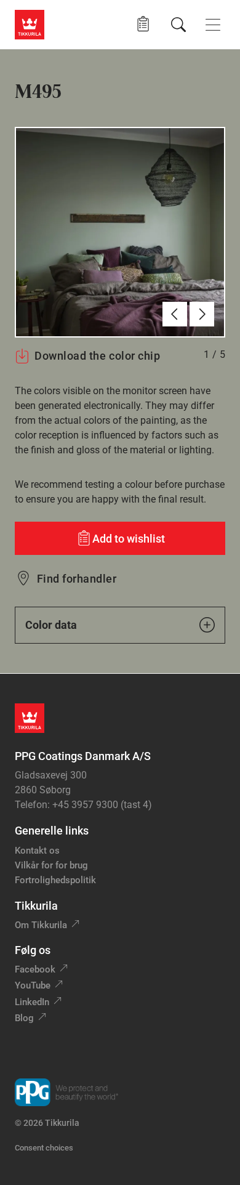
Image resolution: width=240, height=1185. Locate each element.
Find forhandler (76, 578)
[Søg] (178, 24)
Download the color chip (97, 355)
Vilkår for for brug (51, 865)
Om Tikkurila (41, 925)
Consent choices (44, 1147)
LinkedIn (32, 1002)
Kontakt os (37, 850)
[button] (143, 24)
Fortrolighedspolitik (55, 880)
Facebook (35, 969)
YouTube (32, 985)
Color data (51, 624)
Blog (24, 1018)
